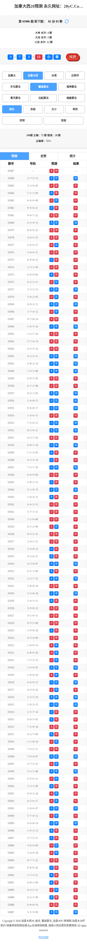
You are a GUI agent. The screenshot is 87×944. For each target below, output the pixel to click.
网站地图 (43, 937)
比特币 (75, 75)
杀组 (32, 109)
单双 (75, 109)
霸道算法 (43, 86)
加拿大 (12, 75)
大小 (54, 109)
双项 (22, 120)
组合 (11, 109)
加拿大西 (33, 75)
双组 (63, 120)
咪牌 (72, 57)
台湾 (54, 75)
